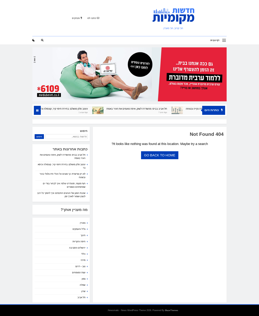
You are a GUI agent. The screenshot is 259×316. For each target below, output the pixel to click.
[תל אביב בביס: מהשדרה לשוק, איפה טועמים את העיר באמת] (107, 110)
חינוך (83, 235)
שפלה (82, 285)
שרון (83, 291)
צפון (83, 278)
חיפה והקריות (79, 241)
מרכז (83, 260)
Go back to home (159, 155)
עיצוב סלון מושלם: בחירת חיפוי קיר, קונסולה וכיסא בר (70, 108)
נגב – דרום (80, 266)
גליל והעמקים (79, 229)
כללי (83, 254)
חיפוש (84, 131)
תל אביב (81, 297)
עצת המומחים (78, 272)
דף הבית (214, 40)
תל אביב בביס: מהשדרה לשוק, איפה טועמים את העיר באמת (146, 108)
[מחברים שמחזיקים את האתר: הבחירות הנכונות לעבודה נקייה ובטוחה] (186, 110)
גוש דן (82, 223)
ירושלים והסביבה (77, 247)
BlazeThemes (171, 310)
